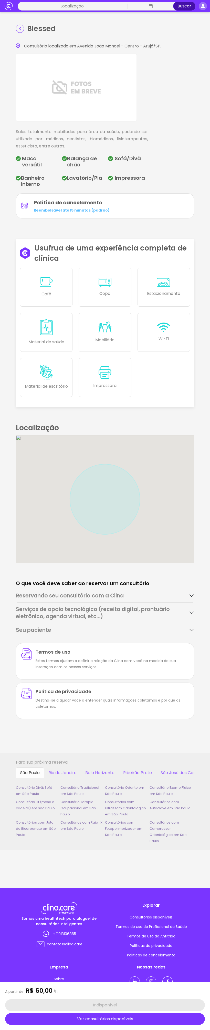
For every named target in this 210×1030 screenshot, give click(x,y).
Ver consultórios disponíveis (105, 1019)
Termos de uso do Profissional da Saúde (151, 926)
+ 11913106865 (64, 933)
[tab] (105, 595)
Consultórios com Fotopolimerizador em (123, 828)
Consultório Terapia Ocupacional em (78, 808)
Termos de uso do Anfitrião (151, 936)
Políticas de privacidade (151, 945)
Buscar (184, 6)
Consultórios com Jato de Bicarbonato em (36, 828)
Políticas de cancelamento (151, 955)
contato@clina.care (64, 944)
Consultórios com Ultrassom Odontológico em (125, 808)
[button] (150, 6)
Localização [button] (72, 6)
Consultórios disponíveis (151, 917)
